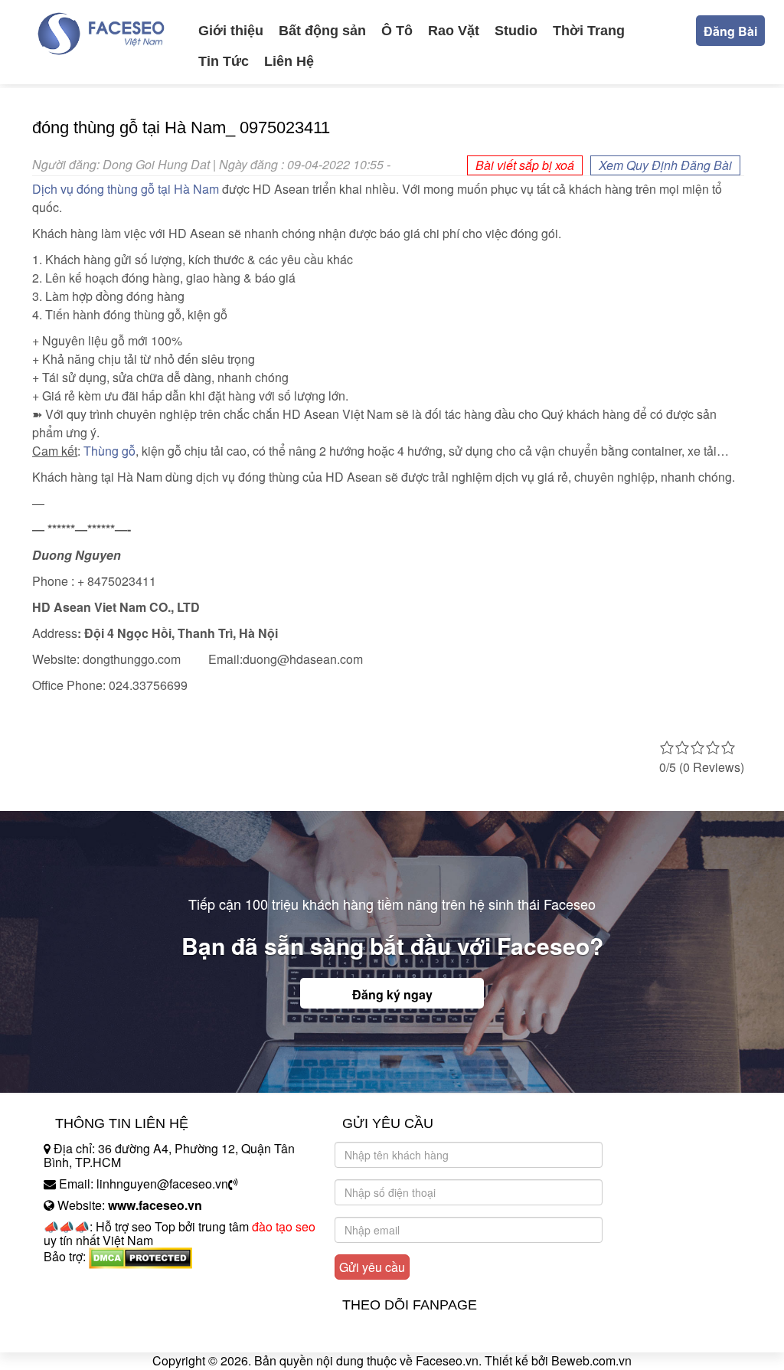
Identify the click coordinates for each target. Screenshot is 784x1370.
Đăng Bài (730, 31)
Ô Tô (397, 30)
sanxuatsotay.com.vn (100, 1304)
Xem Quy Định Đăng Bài (665, 165)
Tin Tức (223, 61)
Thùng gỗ (109, 450)
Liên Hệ (289, 61)
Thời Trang (589, 30)
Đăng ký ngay (392, 994)
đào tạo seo (283, 1226)
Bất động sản (322, 30)
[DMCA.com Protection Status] (140, 1256)
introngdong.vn (84, 1283)
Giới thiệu (230, 30)
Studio (516, 30)
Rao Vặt (453, 30)
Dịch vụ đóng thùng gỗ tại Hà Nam (125, 189)
